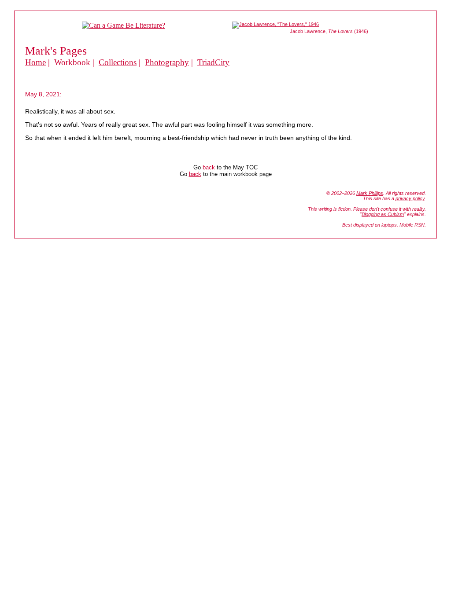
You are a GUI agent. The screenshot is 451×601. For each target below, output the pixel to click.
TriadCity (213, 62)
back (209, 167)
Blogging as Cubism (383, 214)
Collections (118, 62)
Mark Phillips (369, 193)
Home (35, 62)
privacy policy (410, 198)
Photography (167, 62)
